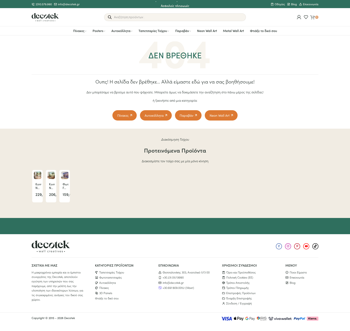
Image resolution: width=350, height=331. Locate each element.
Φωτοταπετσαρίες (110, 277)
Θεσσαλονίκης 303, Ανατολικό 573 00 (186, 272)
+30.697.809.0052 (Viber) (178, 288)
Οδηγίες (280, 4)
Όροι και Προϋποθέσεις (241, 272)
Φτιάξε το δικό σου (263, 30)
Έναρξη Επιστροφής (239, 298)
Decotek (69, 318)
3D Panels (105, 293)
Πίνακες (78, 30)
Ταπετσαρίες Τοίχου (153, 30)
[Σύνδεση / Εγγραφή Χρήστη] (299, 17)
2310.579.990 (44, 4)
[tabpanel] (37, 186)
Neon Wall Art (207, 30)
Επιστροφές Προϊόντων (241, 293)
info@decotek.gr (69, 4)
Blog (294, 4)
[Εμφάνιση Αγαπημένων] (306, 17)
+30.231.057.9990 (173, 277)
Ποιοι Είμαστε (298, 272)
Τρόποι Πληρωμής (237, 288)
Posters (98, 30)
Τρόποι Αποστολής (238, 283)
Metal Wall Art (233, 30)
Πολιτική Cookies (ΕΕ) (239, 277)
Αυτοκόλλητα (120, 30)
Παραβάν (182, 30)
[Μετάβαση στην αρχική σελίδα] (45, 17)
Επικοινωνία (310, 4)
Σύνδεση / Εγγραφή (239, 303)
